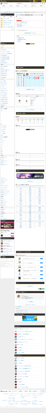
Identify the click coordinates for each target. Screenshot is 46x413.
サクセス (11, 5)
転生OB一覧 (2, 68)
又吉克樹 (30, 200)
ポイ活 (31, 1)
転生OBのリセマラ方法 (4, 71)
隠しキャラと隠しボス (4, 82)
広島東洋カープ (3, 181)
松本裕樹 (40, 200)
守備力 (2, 151)
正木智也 (30, 225)
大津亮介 (21, 201)
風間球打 (21, 194)
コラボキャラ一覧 (3, 84)
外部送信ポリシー (21, 391)
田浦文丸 (40, 188)
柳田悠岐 (21, 225)
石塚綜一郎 (39, 210)
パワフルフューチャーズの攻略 (5, 51)
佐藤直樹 (30, 227)
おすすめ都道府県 (3, 77)
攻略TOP (4, 5)
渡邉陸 (30, 209)
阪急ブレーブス (3, 200)
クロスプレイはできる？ (4, 218)
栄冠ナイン (18, 5)
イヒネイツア (39, 213)
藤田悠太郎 (30, 207)
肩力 (1, 149)
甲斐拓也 (21, 207)
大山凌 (21, 191)
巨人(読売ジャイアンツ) (4, 160)
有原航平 (40, 201)
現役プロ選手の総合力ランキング (21, 25)
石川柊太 (21, 197)
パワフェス (25, 5)
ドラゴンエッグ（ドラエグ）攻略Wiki (13, 403)
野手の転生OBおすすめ (4, 73)
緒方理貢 (40, 222)
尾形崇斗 (30, 188)
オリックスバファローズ (4, 187)
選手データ (41, 5)
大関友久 (21, 188)
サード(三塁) (2, 131)
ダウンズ (40, 219)
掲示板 (11, 16)
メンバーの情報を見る (30, 301)
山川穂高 (40, 218)
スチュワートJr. (21, 203)
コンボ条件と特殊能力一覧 (4, 103)
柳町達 (30, 224)
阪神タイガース (3, 162)
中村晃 (39, 225)
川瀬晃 (21, 218)
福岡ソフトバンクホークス (4, 185)
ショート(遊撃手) (3, 133)
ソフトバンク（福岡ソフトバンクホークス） (22, 310)
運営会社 (30, 391)
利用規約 (10, 391)
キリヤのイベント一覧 (6, 18)
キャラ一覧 (2, 86)
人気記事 (4, 16)
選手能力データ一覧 (3, 157)
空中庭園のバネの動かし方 (4, 99)
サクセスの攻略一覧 (3, 49)
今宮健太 (21, 219)
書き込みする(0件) (30, 286)
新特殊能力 (2, 211)
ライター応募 (42, 391)
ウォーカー (39, 224)
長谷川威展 (20, 200)
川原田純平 (20, 215)
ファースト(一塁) (3, 127)
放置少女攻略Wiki (34, 403)
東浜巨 (30, 201)
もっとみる (12, 29)
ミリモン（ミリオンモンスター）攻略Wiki (37, 404)
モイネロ (30, 203)
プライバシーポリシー (15, 391)
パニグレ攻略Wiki (11, 404)
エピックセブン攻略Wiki (23, 400)
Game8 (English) (35, 391)
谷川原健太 (20, 210)
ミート (2, 144)
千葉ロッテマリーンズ (4, 189)
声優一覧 (2, 216)
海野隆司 (30, 210)
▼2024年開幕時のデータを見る (30, 89)
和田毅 (30, 197)
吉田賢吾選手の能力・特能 (21, 39)
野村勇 (39, 215)
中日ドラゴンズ (3, 178)
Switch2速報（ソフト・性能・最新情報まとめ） (38, 393)
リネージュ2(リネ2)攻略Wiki (23, 404)
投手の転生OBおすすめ (4, 75)
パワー (2, 146)
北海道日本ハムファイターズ (5, 192)
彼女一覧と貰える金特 (4, 62)
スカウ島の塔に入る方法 (4, 97)
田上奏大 (30, 194)
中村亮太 (40, 203)
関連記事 (19, 41)
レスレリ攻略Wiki (34, 400)
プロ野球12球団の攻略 (4, 55)
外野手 (2, 135)
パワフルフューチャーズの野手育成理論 (6, 53)
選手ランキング (34, 5)
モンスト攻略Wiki (34, 397)
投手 (1, 110)
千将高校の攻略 (3, 60)
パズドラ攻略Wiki (22, 397)
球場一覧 (2, 214)
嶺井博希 (40, 209)
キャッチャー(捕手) (3, 125)
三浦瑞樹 (30, 204)
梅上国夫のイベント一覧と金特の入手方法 (8, 20)
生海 (20, 224)
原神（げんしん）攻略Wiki (12, 400)
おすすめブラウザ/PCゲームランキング (7, 254)
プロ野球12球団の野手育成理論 (5, 57)
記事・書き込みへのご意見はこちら (31, 304)
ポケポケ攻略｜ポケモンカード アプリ (37, 395)
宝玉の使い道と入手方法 (4, 101)
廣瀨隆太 (30, 213)
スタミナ (2, 142)
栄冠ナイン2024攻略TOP (4, 66)
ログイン (44, 1)
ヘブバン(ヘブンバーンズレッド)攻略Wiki (25, 403)
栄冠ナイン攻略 (19, 24)
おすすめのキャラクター (4, 90)
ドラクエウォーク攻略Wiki (12, 398)
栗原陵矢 (30, 219)
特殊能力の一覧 (3, 209)
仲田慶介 (21, 213)
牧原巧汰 (21, 209)
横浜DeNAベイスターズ (4, 164)
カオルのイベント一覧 (6, 24)
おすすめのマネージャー (4, 92)
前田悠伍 (40, 191)
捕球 (1, 153)
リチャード (20, 216)
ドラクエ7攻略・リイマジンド (12, 395)
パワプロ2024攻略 (18, 306)
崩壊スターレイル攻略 (11, 397)
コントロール (2, 140)
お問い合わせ (26, 391)
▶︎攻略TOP (2, 45)
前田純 (21, 204)
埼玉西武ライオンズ (3, 194)
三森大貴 (30, 218)
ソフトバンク (26, 102)
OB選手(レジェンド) (3, 205)
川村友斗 (21, 222)
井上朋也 (30, 215)
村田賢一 (30, 191)
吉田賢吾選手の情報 (21, 37)
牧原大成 (30, 216)
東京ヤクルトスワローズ (4, 179)
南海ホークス (2, 198)
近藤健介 (21, 227)
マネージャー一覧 (3, 88)
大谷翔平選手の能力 (19, 26)
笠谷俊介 (40, 194)
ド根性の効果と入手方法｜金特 (7, 22)
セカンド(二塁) (3, 129)
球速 (1, 138)
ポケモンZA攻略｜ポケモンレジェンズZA (14, 393)
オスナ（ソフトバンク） (40, 197)
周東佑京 (40, 216)
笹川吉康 (30, 222)
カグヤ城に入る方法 (3, 95)
